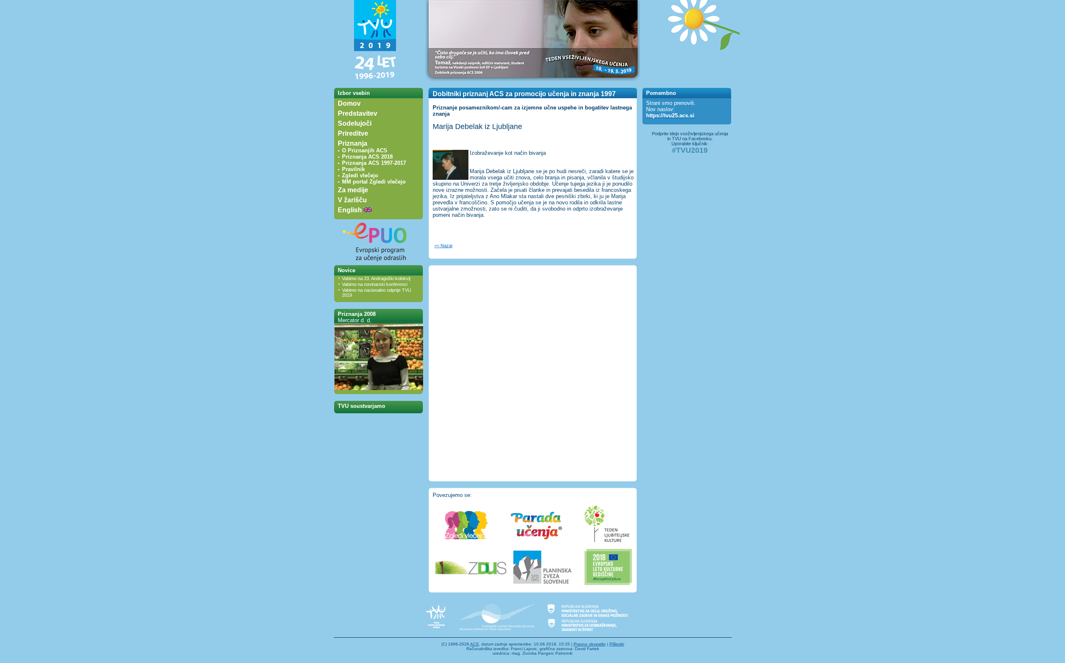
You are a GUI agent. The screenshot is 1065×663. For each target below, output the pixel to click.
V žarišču (352, 200)
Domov (349, 103)
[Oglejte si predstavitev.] (378, 388)
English (351, 210)
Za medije (353, 190)
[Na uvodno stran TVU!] (375, 80)
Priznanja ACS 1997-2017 (374, 163)
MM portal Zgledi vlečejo (374, 182)
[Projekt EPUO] (375, 263)
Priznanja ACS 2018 (367, 157)
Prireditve (353, 133)
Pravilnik (353, 169)
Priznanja (352, 143)
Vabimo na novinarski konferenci (374, 284)
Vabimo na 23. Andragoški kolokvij (376, 278)
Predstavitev (357, 113)
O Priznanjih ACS (364, 150)
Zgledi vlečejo (360, 175)
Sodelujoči (355, 123)
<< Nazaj (443, 245)
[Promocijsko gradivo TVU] (690, 80)
